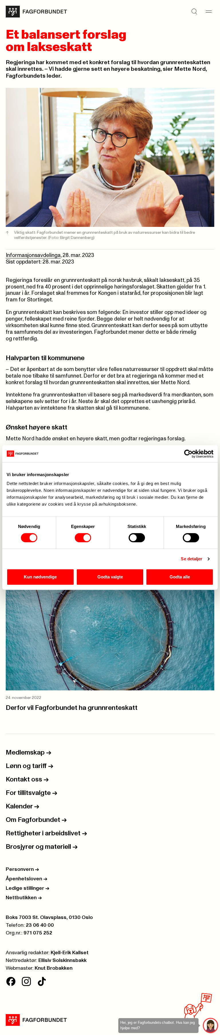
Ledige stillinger (27, 888)
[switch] (83, 537)
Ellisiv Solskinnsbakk (62, 960)
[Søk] (194, 11)
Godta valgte (110, 576)
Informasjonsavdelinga (33, 255)
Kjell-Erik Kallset (70, 952)
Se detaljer (191, 558)
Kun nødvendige (40, 576)
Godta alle (180, 576)
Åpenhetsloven (26, 878)
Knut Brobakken (53, 968)
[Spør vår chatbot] (211, 1026)
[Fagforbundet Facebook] (11, 981)
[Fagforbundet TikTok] (42, 981)
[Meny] (208, 11)
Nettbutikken (24, 897)
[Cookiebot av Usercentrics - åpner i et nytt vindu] (188, 453)
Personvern (22, 869)
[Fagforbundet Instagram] (26, 981)
